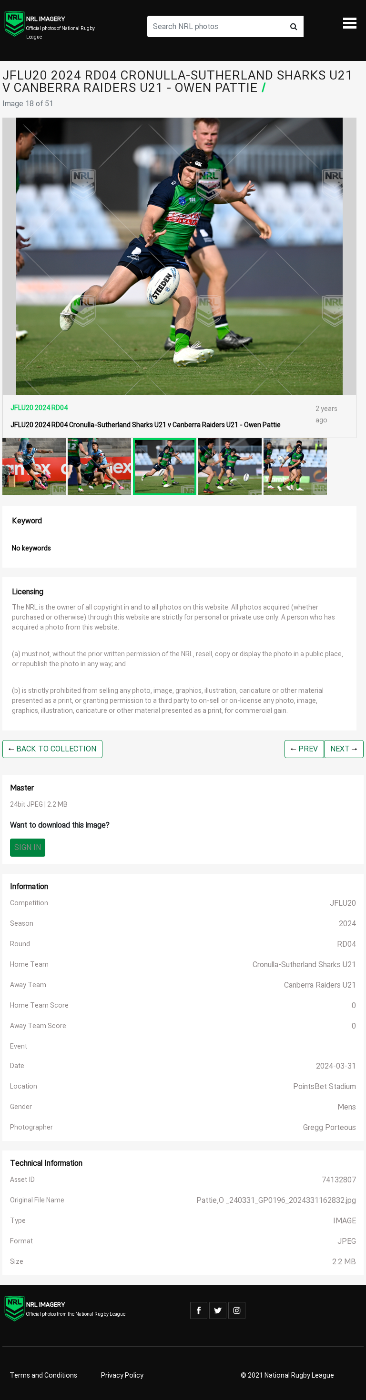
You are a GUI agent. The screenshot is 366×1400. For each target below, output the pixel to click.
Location (23, 1086)
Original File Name (37, 1200)
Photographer (31, 1127)
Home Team (29, 965)
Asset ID (22, 1180)
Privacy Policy (122, 1375)
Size (16, 1262)
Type (18, 1221)
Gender (21, 1107)
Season (21, 924)
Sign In (27, 847)
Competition (29, 903)
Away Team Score (38, 1026)
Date (17, 1066)
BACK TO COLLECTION (55, 749)
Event (18, 1046)
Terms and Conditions (43, 1375)
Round (20, 944)
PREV (307, 749)
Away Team (28, 985)
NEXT (341, 749)
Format (21, 1241)
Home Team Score (39, 1005)
